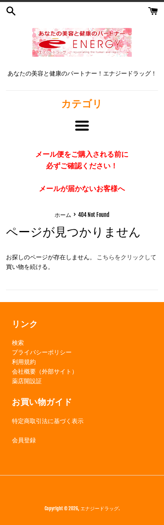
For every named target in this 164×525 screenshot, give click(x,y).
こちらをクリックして (126, 257)
